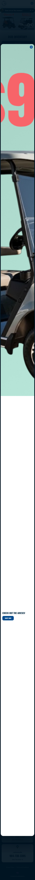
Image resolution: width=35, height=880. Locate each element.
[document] (17, 440)
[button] (31, 47)
